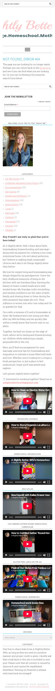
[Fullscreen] (48, 412)
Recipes (9, 225)
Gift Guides (10, 191)
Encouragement (13, 187)
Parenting (10, 221)
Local (8, 208)
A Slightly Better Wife (27, 27)
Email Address (11, 104)
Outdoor (9, 217)
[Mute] (44, 412)
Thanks (9, 230)
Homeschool (11, 204)
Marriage (10, 213)
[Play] (6, 412)
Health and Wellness (16, 195)
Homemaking (12, 200)
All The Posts (12, 178)
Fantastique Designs (39, 687)
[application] (27, 401)
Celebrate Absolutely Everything (22, 183)
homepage (45, 67)
